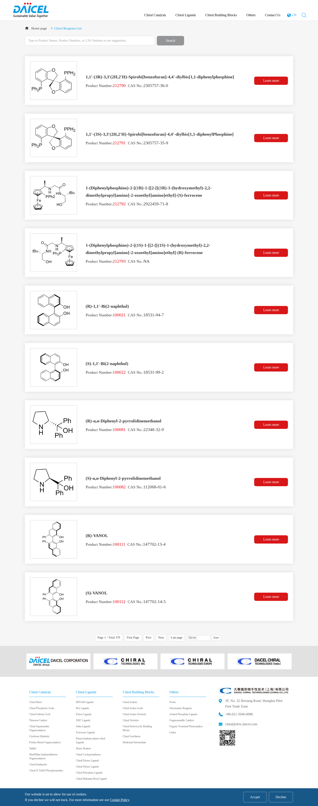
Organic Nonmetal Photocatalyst (185, 726)
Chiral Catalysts (155, 15)
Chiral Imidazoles (38, 764)
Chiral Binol (35, 702)
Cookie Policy (119, 800)
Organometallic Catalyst (181, 720)
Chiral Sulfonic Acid (39, 714)
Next (161, 637)
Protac (172, 702)
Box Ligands (82, 708)
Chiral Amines (130, 702)
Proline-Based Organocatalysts (45, 742)
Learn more (271, 80)
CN (294, 15)
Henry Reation (83, 748)
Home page (39, 28)
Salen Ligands (83, 726)
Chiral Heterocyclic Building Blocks (137, 728)
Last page (176, 637)
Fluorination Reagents (180, 708)
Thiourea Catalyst (38, 720)
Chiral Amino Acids (133, 708)
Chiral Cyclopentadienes (88, 754)
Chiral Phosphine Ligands (89, 772)
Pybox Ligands (84, 714)
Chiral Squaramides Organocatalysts (39, 728)
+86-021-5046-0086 (239, 714)
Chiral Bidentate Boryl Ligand (91, 778)
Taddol (32, 748)
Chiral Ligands (185, 15)
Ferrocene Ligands (85, 732)
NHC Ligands (83, 720)
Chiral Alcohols (131, 720)
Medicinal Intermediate (134, 742)
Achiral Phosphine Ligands (183, 714)
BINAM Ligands (85, 702)
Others (250, 15)
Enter (216, 637)
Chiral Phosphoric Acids (41, 708)
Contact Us (272, 15)
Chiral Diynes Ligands (87, 760)
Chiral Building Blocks (221, 15)
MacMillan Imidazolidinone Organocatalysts (43, 756)
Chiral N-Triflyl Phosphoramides (46, 770)
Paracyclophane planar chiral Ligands (90, 740)
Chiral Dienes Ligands (87, 766)
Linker (172, 732)
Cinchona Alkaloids (39, 736)
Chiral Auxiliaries (132, 736)
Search (170, 40)
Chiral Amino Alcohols (134, 714)
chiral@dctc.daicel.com (241, 724)
